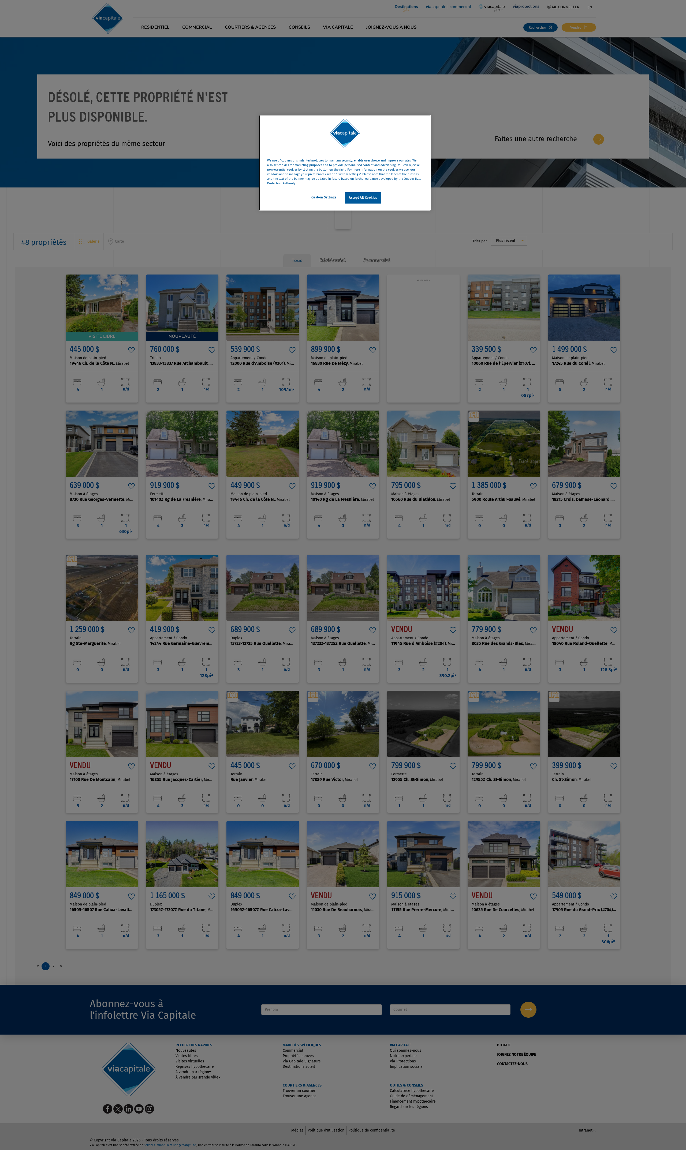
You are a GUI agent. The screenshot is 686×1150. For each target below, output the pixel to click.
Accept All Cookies (363, 198)
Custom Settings (323, 198)
